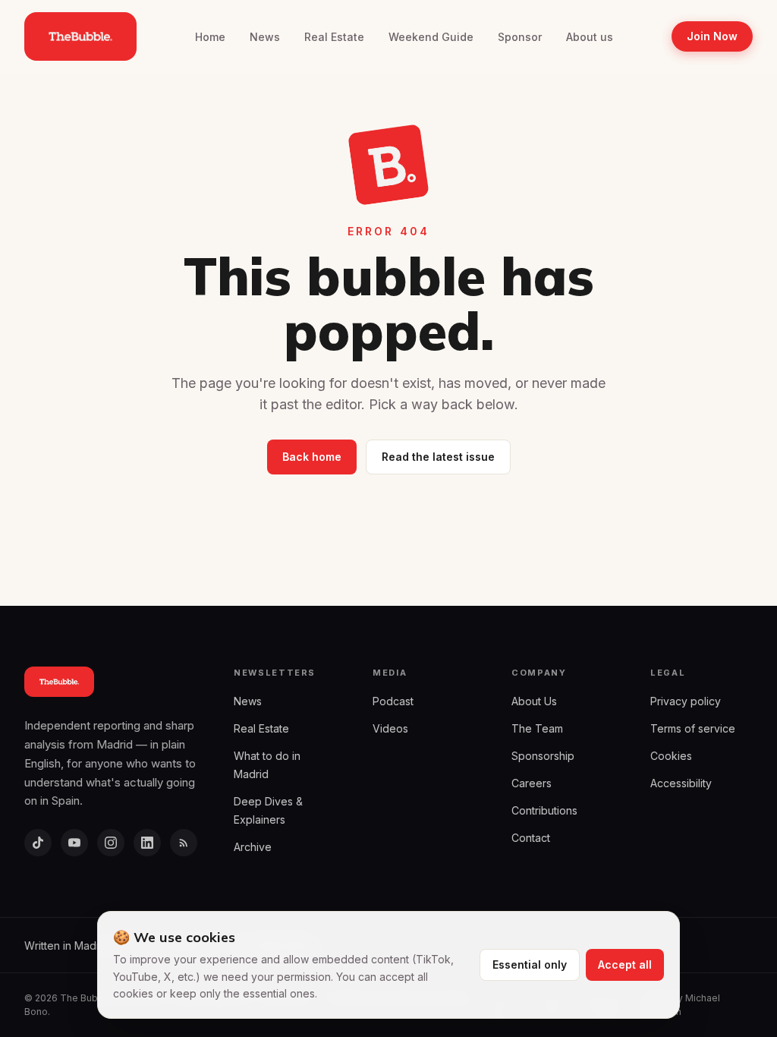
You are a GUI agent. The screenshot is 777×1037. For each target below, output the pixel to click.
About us (589, 36)
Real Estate (334, 36)
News (265, 36)
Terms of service (692, 728)
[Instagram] (110, 842)
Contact (530, 837)
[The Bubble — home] (80, 36)
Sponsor (520, 36)
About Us (534, 701)
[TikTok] (38, 842)
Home (210, 36)
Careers (531, 783)
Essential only (529, 964)
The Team (537, 728)
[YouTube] (74, 842)
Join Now (712, 36)
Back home (311, 456)
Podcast (393, 701)
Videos (390, 728)
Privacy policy (685, 701)
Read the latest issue (438, 456)
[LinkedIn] (147, 842)
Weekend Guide (430, 36)
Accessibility (681, 783)
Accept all (625, 964)
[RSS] (183, 842)
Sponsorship (542, 755)
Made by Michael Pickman (681, 1004)
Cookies (671, 755)
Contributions (544, 810)
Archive (253, 846)
